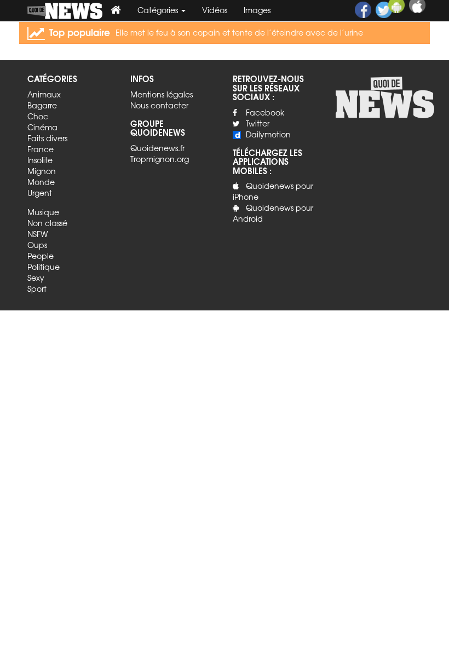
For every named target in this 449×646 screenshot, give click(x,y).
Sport (37, 288)
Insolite (40, 159)
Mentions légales (161, 94)
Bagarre (42, 105)
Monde (41, 181)
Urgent (39, 192)
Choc (37, 116)
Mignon (41, 170)
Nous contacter (159, 105)
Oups (37, 244)
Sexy (35, 277)
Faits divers (47, 137)
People (40, 255)
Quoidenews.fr (157, 147)
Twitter (257, 123)
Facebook (265, 112)
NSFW (37, 233)
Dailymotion (268, 134)
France (40, 148)
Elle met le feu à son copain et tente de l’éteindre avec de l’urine (239, 32)
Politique (43, 266)
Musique (43, 211)
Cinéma (42, 127)
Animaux (44, 94)
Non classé (47, 222)
